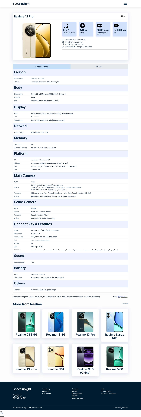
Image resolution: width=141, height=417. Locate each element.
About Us (45, 391)
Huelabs (125, 408)
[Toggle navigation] (125, 3)
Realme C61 (56, 369)
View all (125, 303)
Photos (99, 67)
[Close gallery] (1, 411)
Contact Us (46, 393)
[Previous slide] (1, 416)
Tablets (75, 396)
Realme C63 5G (26, 334)
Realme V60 (114, 369)
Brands (74, 391)
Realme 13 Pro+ (26, 369)
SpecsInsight (22, 408)
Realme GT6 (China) (85, 370)
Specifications (41, 67)
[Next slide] (3, 416)
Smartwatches (77, 398)
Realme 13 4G (55, 334)
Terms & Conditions (108, 393)
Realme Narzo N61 (114, 336)
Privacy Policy (106, 391)
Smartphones (77, 393)
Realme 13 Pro (85, 334)
